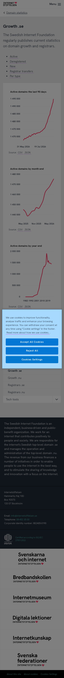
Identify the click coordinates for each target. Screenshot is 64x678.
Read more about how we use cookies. (28, 332)
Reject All (32, 350)
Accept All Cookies (32, 342)
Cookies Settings (32, 359)
